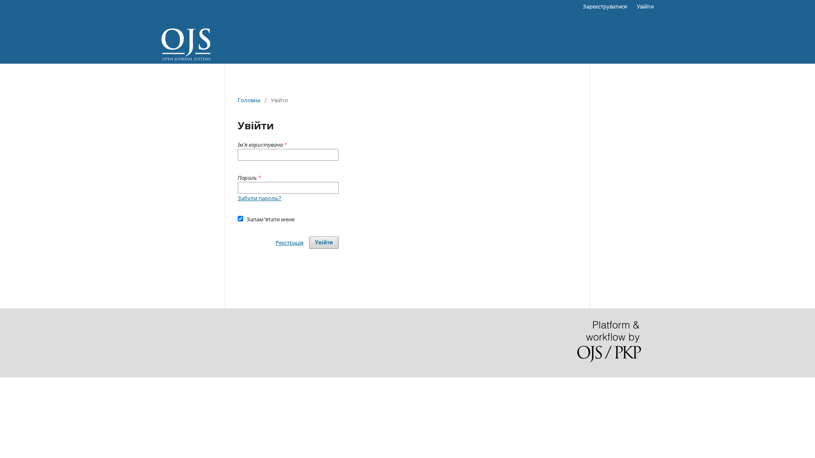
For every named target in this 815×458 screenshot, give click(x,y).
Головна (249, 100)
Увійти (645, 6)
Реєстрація (289, 242)
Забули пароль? (259, 198)
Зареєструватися (605, 6)
